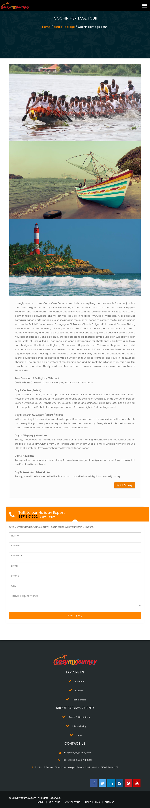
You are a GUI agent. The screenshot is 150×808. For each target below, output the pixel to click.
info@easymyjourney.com (77, 752)
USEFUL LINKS (92, 802)
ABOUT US (54, 802)
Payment (79, 681)
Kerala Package (64, 27)
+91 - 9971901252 (71, 760)
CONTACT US (72, 802)
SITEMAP (110, 802)
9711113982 (86, 760)
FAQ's (79, 735)
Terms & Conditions (79, 717)
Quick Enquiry (124, 485)
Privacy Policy (79, 726)
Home (46, 27)
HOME (40, 802)
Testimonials (79, 699)
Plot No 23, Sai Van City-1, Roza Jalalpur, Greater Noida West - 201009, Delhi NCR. (77, 767)
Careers (79, 690)
